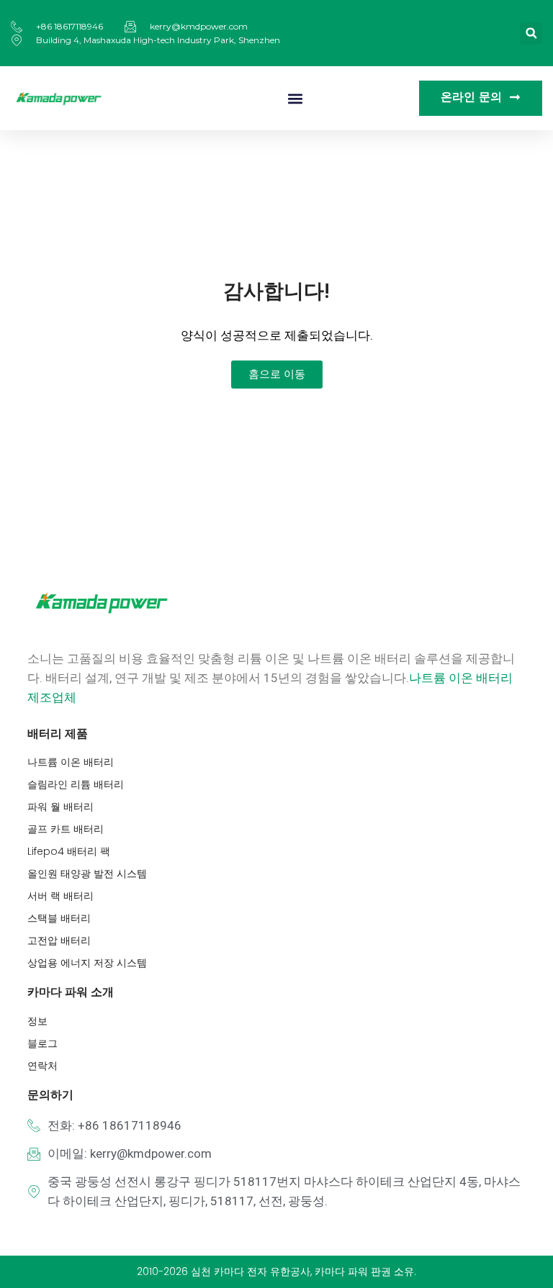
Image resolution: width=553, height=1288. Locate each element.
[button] (531, 33)
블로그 (42, 1043)
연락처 (42, 1065)
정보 (37, 1021)
